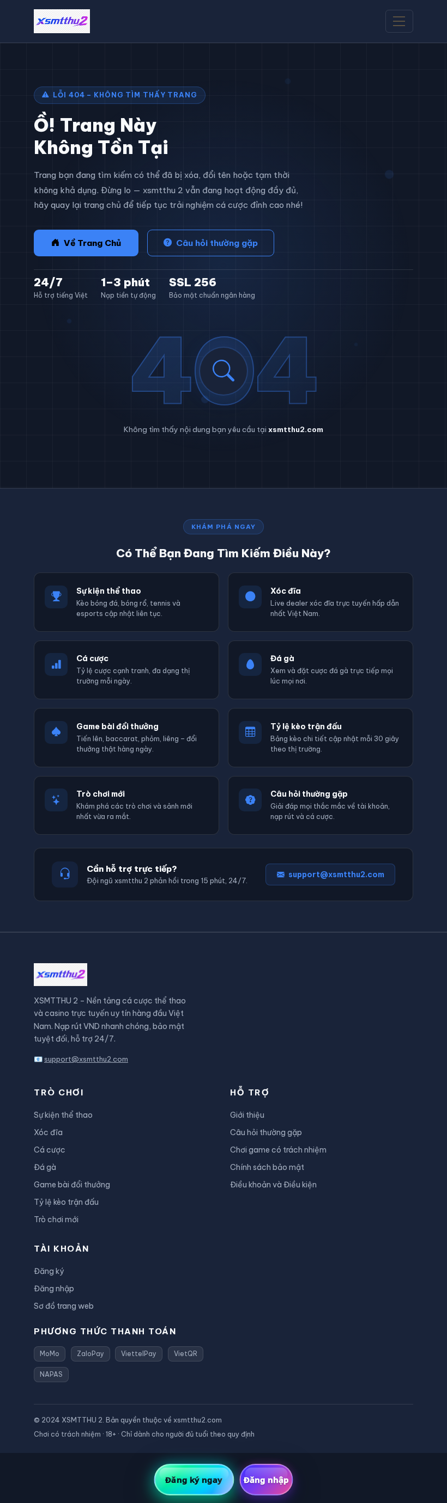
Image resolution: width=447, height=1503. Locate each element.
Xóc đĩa (48, 1132)
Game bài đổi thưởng (72, 1185)
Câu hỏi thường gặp (217, 243)
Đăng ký (49, 1271)
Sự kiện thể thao (63, 1115)
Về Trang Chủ (92, 243)
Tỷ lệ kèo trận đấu (66, 1202)
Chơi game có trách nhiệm (278, 1150)
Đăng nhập (54, 1288)
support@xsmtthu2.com (336, 874)
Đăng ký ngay (193, 1479)
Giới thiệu (247, 1115)
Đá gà (45, 1167)
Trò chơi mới (56, 1219)
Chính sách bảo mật (267, 1167)
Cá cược (49, 1150)
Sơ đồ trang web (64, 1306)
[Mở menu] (399, 21)
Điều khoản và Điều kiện (273, 1185)
